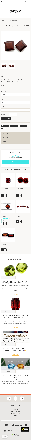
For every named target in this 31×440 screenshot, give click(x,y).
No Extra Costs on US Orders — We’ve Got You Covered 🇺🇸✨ (15, 349)
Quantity (3, 114)
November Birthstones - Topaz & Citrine (15, 376)
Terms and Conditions (15, 413)
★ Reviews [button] (1, 221)
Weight (2, 107)
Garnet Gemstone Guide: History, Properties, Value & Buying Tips (15, 316)
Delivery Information (15, 411)
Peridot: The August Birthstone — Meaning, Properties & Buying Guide (15, 282)
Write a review (16, 162)
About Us (16, 409)
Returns (15, 415)
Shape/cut (3, 91)
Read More (15, 294)
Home (2, 20)
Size (2, 99)
